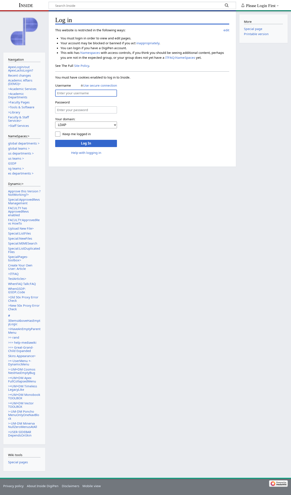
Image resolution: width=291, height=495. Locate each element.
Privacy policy (13, 486)
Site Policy (81, 65)
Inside (26, 5)
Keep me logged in (76, 134)
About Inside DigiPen (42, 486)
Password (62, 102)
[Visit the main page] (24, 31)
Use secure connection (100, 85)
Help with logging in (86, 152)
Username (63, 85)
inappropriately (147, 43)
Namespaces (90, 52)
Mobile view (91, 486)
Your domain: (65, 119)
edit (226, 30)
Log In (86, 143)
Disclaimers (70, 486)
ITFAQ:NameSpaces (180, 57)
